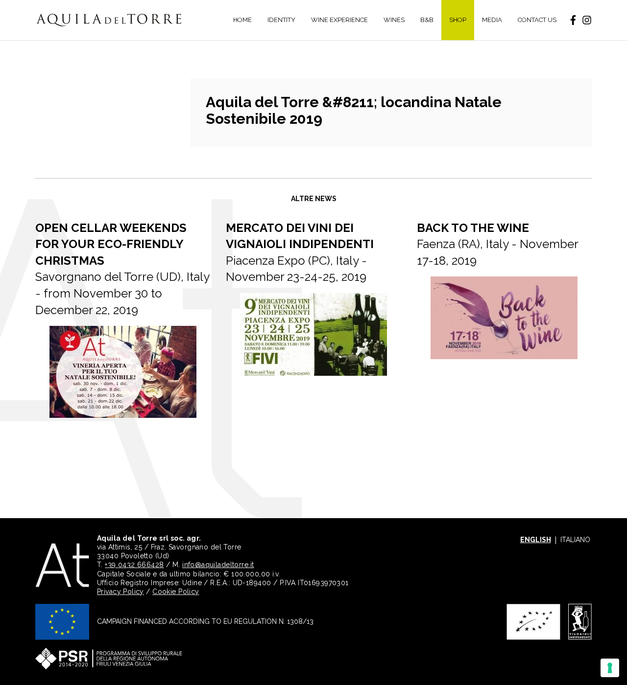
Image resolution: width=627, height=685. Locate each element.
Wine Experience (339, 19)
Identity (281, 19)
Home (242, 19)
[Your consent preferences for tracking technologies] (610, 668)
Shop (457, 19)
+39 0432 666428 (134, 565)
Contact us (537, 19)
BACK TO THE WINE (473, 228)
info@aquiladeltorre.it (218, 565)
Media (492, 19)
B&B (427, 19)
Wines (394, 19)
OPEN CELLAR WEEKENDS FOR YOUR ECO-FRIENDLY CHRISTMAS (111, 244)
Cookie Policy (175, 591)
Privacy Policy (120, 591)
